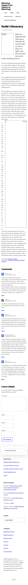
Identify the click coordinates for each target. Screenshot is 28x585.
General (6, 545)
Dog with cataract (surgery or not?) (13, 468)
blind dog (11, 260)
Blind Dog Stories (12, 258)
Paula (6, 299)
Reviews (6, 548)
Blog (12, 503)
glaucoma (3, 261)
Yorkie (5, 475)
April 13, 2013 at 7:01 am (10, 315)
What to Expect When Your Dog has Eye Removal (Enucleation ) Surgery (13, 487)
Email (3, 422)
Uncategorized (8, 551)
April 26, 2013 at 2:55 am (10, 362)
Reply (3, 295)
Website (3, 430)
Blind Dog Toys (8, 538)
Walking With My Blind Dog (11, 462)
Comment (4, 396)
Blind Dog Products (9, 531)
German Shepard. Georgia (11, 465)
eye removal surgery (19, 260)
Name (3, 414)
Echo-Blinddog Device (10, 472)
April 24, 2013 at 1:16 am (10, 336)
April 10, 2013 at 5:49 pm (10, 274)
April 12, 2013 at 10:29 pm (10, 300)
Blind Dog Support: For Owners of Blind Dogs (7, 6)
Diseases (6, 541)
